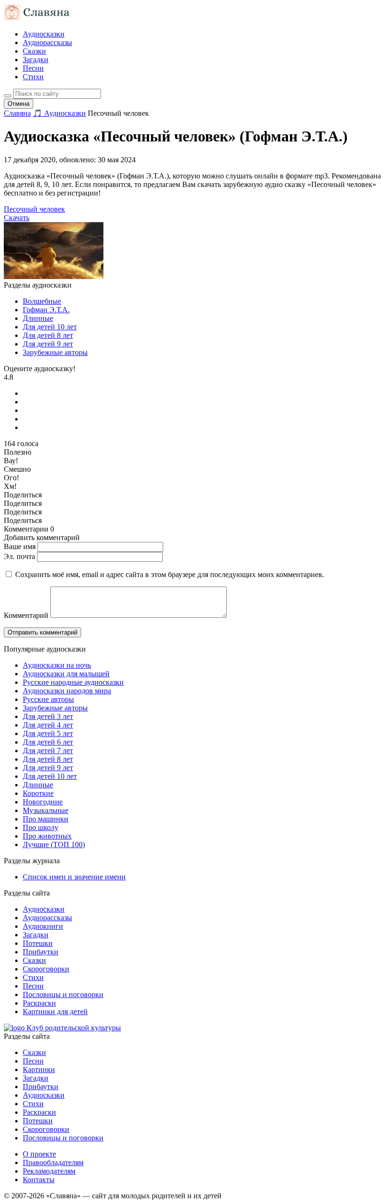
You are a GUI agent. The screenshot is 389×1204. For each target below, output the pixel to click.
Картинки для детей (55, 1012)
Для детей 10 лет (50, 327)
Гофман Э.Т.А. (46, 310)
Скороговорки (46, 969)
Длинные (38, 318)
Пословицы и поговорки (63, 994)
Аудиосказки (44, 34)
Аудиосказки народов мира (67, 691)
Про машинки (45, 819)
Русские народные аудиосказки (73, 682)
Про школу (40, 827)
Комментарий (26, 615)
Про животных (47, 836)
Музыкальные (45, 810)
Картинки (39, 1069)
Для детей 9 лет (48, 344)
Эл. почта (19, 556)
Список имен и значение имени (74, 877)
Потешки (38, 943)
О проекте (39, 1154)
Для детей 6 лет (48, 742)
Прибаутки (40, 952)
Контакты (39, 1180)
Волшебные (42, 301)
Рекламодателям (49, 1171)
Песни (33, 68)
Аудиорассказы (47, 42)
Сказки (34, 51)
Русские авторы (48, 699)
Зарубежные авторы (55, 352)
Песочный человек (34, 209)
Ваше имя (20, 546)
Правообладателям (53, 1162)
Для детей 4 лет (48, 725)
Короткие (38, 793)
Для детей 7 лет (48, 751)
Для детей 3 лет (48, 716)
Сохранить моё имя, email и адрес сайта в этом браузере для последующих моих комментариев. (169, 574)
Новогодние (43, 802)
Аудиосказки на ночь (57, 665)
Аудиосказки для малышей (66, 674)
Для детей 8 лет (48, 335)
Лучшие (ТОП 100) (54, 844)
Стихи (33, 77)
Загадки (35, 60)
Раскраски (39, 1003)
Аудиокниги (43, 926)
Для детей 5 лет (48, 733)
